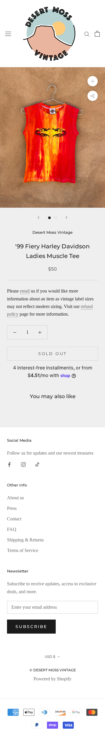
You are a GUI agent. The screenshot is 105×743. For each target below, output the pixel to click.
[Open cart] (97, 34)
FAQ (11, 529)
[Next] (66, 217)
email (25, 290)
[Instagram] (23, 464)
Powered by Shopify (52, 678)
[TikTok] (37, 464)
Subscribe (31, 626)
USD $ (50, 656)
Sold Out (52, 353)
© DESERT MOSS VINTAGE (52, 670)
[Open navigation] (8, 33)
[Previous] (38, 217)
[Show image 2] (55, 217)
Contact (14, 518)
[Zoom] (93, 81)
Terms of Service (22, 550)
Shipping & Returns (25, 539)
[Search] (87, 33)
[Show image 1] (49, 217)
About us (15, 497)
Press (12, 508)
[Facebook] (9, 464)
